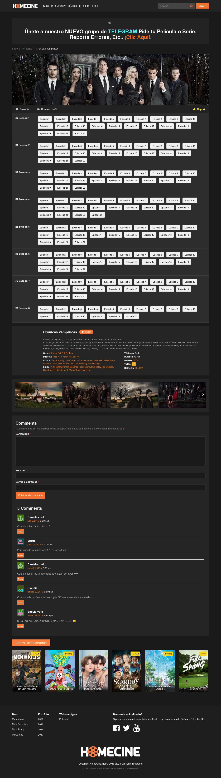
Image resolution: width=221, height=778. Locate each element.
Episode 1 (45, 118)
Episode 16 (131, 126)
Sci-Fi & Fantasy (65, 352)
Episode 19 (183, 126)
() (49, 109)
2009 (136, 360)
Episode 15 (114, 126)
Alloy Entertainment (60, 366)
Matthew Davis (50, 363)
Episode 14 (97, 126)
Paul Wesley (81, 363)
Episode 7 (141, 118)
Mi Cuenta (17, 734)
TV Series (27, 48)
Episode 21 (62, 133)
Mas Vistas (18, 719)
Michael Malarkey (66, 363)
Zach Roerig (94, 363)
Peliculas (84, 6)
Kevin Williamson (71, 356)
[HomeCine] (25, 5)
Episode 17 (149, 126)
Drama (53, 352)
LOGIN (202, 5)
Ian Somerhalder (85, 360)
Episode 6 (125, 118)
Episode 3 (77, 118)
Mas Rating (18, 729)
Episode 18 (166, 126)
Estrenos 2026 (58, 6)
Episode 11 (45, 126)
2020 (41, 719)
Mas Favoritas (20, 724)
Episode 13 (80, 126)
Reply (20, 531)
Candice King (57, 360)
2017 (41, 734)
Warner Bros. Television (80, 369)
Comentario (23, 434)
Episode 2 (61, 118)
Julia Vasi (98, 360)
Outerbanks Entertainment (55, 369)
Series (95, 6)
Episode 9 (173, 118)
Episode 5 (109, 118)
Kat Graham (109, 360)
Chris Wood (70, 360)
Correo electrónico (27, 481)
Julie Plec (57, 356)
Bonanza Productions (80, 366)
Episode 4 (93, 118)
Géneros (72, 6)
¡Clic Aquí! (137, 37)
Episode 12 (62, 126)
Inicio (46, 6)
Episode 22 (80, 133)
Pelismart (64, 719)
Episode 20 (45, 133)
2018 (41, 729)
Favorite (25, 109)
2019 (41, 724)
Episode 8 (157, 118)
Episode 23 (97, 214)
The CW (139, 367)
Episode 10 (190, 118)
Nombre (21, 470)
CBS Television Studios (102, 366)
